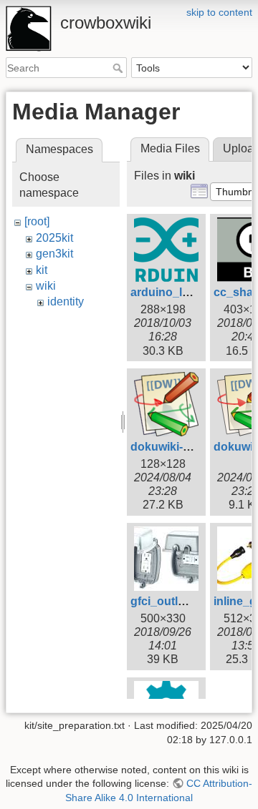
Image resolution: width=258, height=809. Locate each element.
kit (41, 270)
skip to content (219, 12)
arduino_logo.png (179, 292)
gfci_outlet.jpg (169, 601)
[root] (36, 221)
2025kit (54, 238)
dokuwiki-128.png (178, 447)
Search (119, 68)
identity (65, 301)
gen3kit (54, 253)
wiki (46, 286)
